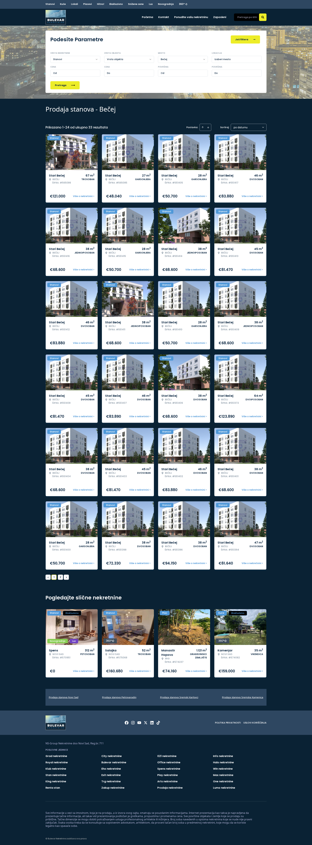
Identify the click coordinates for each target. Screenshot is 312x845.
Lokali (74, 4)
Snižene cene (136, 4)
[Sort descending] (208, 127)
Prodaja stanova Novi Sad (63, 697)
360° (182, 4)
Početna (147, 17)
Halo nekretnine (223, 762)
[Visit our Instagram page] (133, 723)
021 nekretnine (166, 756)
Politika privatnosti (228, 722)
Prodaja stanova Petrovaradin (119, 697)
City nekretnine (111, 756)
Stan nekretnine (56, 775)
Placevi (87, 4)
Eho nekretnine (111, 769)
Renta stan (53, 788)
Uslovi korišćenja (254, 722)
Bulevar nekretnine (113, 762)
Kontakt (163, 17)
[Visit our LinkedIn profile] (152, 723)
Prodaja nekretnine (170, 788)
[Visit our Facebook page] (127, 723)
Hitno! (100, 4)
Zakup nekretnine (112, 788)
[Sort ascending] (202, 127)
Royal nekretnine (57, 762)
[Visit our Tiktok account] (158, 723)
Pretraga (60, 85)
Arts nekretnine (167, 781)
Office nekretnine (168, 762)
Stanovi (50, 4)
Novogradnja (166, 4)
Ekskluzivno (116, 4)
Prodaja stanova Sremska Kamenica (242, 697)
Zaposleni (219, 17)
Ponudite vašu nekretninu (191, 17)
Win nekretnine (223, 769)
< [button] (48, 577)
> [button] (66, 577)
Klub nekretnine (56, 769)
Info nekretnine (223, 756)
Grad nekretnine (56, 756)
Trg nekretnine (111, 781)
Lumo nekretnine (224, 788)
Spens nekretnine (168, 769)
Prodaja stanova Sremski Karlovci (179, 697)
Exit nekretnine (111, 775)
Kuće (63, 4)
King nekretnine (56, 781)
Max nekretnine (223, 775)
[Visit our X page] (146, 723)
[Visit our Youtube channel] (139, 723)
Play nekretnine (167, 775)
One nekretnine (223, 781)
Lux (151, 4)
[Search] (262, 17)
